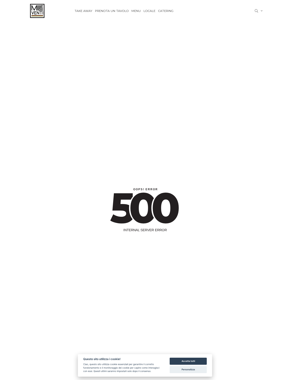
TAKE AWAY (83, 11)
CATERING (166, 11)
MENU (136, 11)
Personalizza (188, 369)
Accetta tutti (188, 361)
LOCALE (149, 11)
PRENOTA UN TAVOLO (112, 11)
